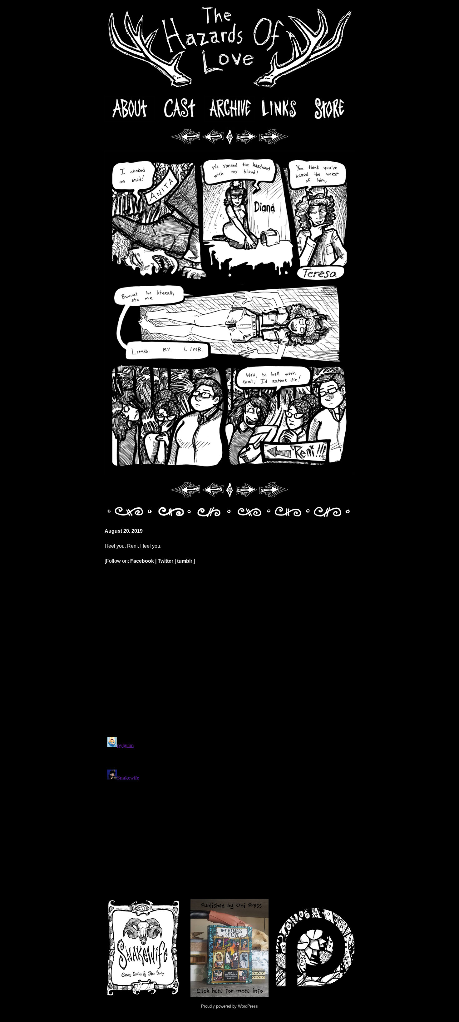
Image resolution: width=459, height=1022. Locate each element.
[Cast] (180, 109)
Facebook (142, 561)
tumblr (184, 561)
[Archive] (229, 109)
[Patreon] (315, 948)
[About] (130, 109)
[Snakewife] (144, 948)
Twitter (165, 561)
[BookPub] (229, 948)
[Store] (329, 109)
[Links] (279, 109)
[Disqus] (229, 650)
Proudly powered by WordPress (229, 1006)
